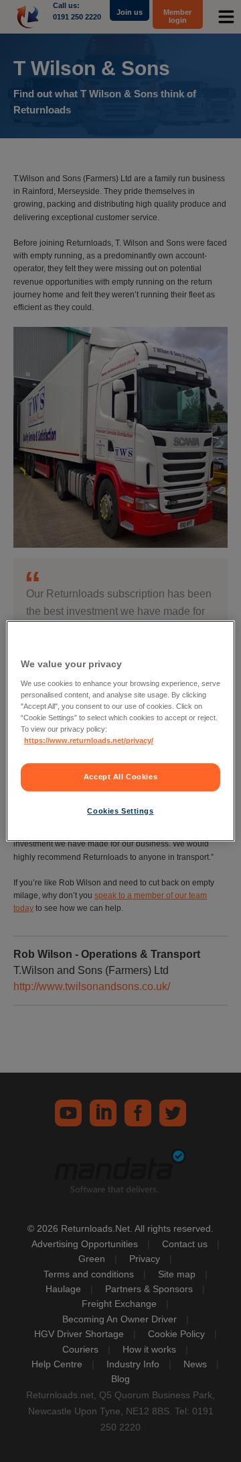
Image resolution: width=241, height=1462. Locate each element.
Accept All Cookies (120, 777)
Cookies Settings (120, 811)
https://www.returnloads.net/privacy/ (88, 740)
